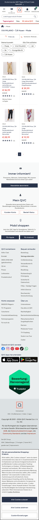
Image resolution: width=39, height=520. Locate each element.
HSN (2, 442)
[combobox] (17, 17)
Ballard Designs (10, 442)
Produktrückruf (6, 277)
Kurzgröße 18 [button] (17, 50)
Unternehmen (25, 304)
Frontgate (20, 442)
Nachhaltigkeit (26, 311)
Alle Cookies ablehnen (19, 507)
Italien (25, 414)
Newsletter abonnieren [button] (19, 185)
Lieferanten (5, 273)
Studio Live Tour (26, 336)
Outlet (23, 340)
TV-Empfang (25, 332)
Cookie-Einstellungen (19, 515)
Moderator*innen (27, 329)
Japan (30, 414)
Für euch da (5, 322)
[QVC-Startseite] (2, 26)
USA (9, 414)
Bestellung (24, 252)
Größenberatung (26, 260)
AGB (5, 431)
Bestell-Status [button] (28, 212)
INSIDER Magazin (7, 304)
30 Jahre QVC (27, 21)
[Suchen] (35, 16)
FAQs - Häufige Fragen (29, 286)
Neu (18, 21)
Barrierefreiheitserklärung (30, 315)
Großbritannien (16, 414)
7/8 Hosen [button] (8, 54)
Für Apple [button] (10, 237)
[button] (4, 10)
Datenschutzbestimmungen (21, 431)
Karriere (23, 325)
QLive (3, 266)
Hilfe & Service (26, 289)
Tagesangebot (8, 21)
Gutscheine (5, 311)
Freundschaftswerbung (9, 315)
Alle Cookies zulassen (19, 499)
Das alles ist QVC (26, 308)
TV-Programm (6, 308)
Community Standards (11, 433)
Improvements (14, 445)
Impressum (31, 433)
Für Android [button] (29, 237)
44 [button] (32, 46)
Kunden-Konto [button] (10, 212)
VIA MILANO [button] (20, 46)
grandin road (5, 445)
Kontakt (4, 256)
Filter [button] (11, 37)
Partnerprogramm (7, 319)
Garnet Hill (27, 442)
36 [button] (5, 50)
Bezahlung (24, 270)
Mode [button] (6, 46)
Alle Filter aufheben (30, 42)
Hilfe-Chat (5, 252)
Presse (3, 270)
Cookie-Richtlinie (13, 492)
